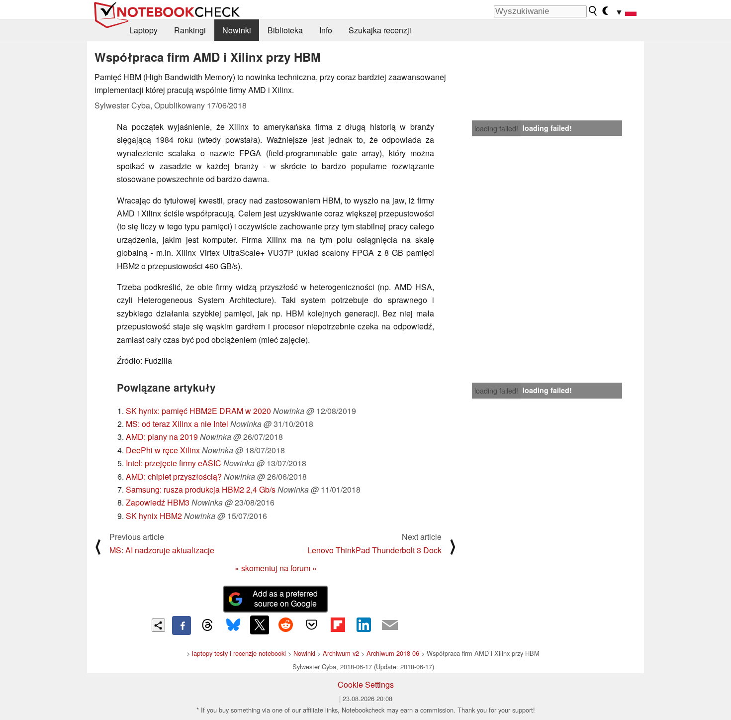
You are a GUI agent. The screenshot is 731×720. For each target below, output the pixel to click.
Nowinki (236, 30)
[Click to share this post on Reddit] (285, 625)
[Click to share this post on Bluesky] (233, 625)
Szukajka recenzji (380, 30)
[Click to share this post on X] (259, 625)
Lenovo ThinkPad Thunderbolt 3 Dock (374, 550)
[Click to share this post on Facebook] (181, 625)
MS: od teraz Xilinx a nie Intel (177, 423)
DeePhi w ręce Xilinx (163, 450)
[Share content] (158, 625)
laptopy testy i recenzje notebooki (239, 653)
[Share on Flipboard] (337, 625)
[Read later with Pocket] (311, 625)
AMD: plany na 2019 (162, 436)
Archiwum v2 (341, 653)
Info (325, 30)
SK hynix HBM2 (154, 515)
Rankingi (190, 30)
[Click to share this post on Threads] (207, 625)
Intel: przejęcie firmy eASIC (173, 463)
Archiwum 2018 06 (392, 653)
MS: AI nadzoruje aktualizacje (161, 550)
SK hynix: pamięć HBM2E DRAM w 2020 (198, 410)
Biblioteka (285, 30)
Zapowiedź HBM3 (157, 502)
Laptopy (143, 30)
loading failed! (496, 128)
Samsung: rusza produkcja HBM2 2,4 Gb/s (200, 489)
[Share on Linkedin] (363, 625)
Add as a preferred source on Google (285, 599)
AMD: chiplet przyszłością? (174, 476)
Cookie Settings (366, 684)
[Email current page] (389, 625)
